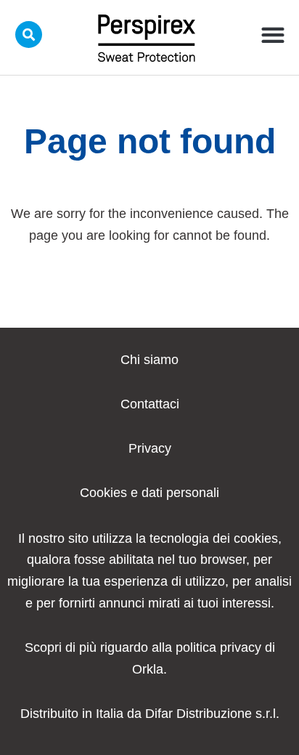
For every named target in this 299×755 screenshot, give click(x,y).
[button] (273, 34)
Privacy (149, 448)
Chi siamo (149, 359)
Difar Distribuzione (198, 713)
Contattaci (149, 404)
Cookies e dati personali (149, 492)
